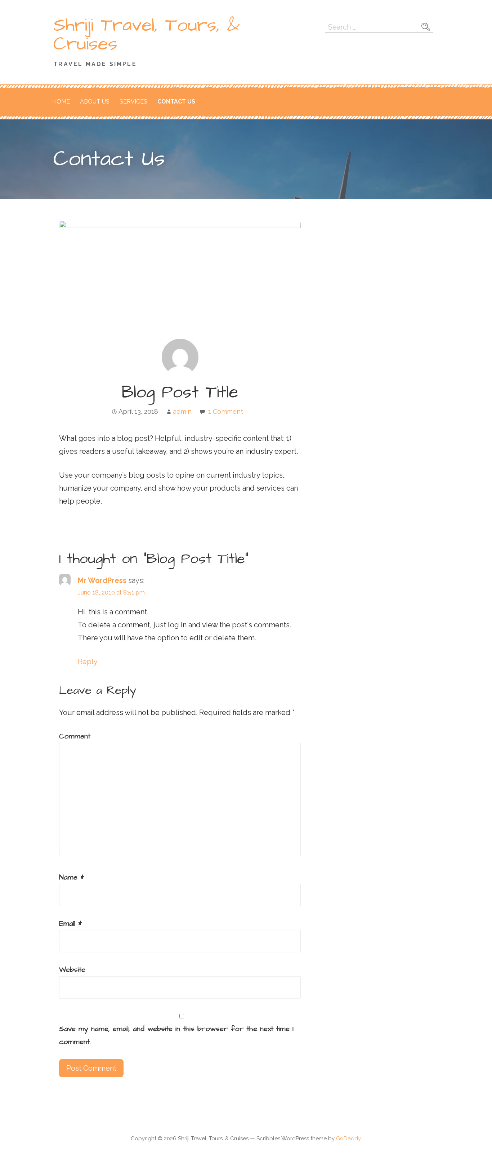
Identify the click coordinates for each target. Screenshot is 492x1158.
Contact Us (176, 101)
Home (61, 101)
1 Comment (225, 411)
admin (182, 411)
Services (133, 101)
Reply (88, 661)
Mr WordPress (102, 580)
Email (70, 923)
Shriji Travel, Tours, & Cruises (146, 34)
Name (71, 877)
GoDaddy (348, 1138)
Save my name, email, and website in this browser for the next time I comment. (176, 1035)
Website (72, 970)
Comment (74, 736)
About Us (94, 101)
